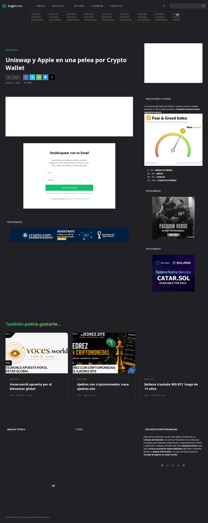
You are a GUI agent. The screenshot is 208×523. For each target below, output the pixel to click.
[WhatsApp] (39, 77)
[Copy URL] (52, 77)
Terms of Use (73, 199)
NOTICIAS (12, 50)
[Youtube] (184, 465)
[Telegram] (45, 77)
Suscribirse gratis (69, 188)
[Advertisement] (173, 63)
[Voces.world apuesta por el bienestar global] (37, 353)
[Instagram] (167, 465)
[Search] (203, 5)
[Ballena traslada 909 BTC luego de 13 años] (171, 353)
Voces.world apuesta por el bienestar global (31, 386)
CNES (29, 83)
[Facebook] (26, 77)
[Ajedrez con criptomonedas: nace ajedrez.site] (104, 353)
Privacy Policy (85, 199)
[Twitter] (32, 77)
